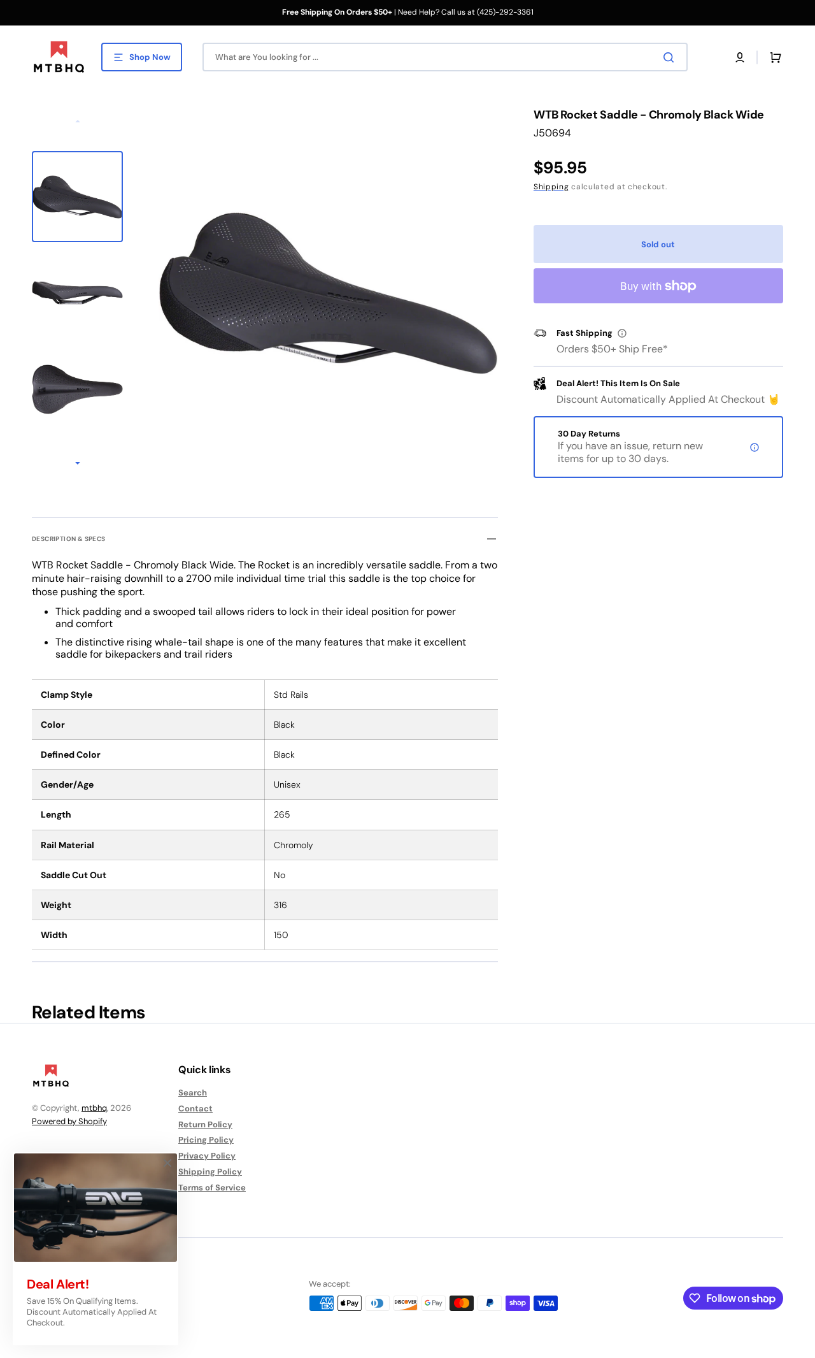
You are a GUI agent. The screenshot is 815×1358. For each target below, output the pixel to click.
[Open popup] (622, 333)
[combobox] (445, 57)
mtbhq (94, 1107)
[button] (740, 57)
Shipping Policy (210, 1171)
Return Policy (205, 1124)
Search (192, 1093)
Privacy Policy (207, 1155)
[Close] (167, 1163)
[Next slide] (77, 464)
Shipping (551, 187)
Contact (195, 1108)
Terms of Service (212, 1187)
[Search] (671, 57)
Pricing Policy (206, 1139)
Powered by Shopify (69, 1121)
